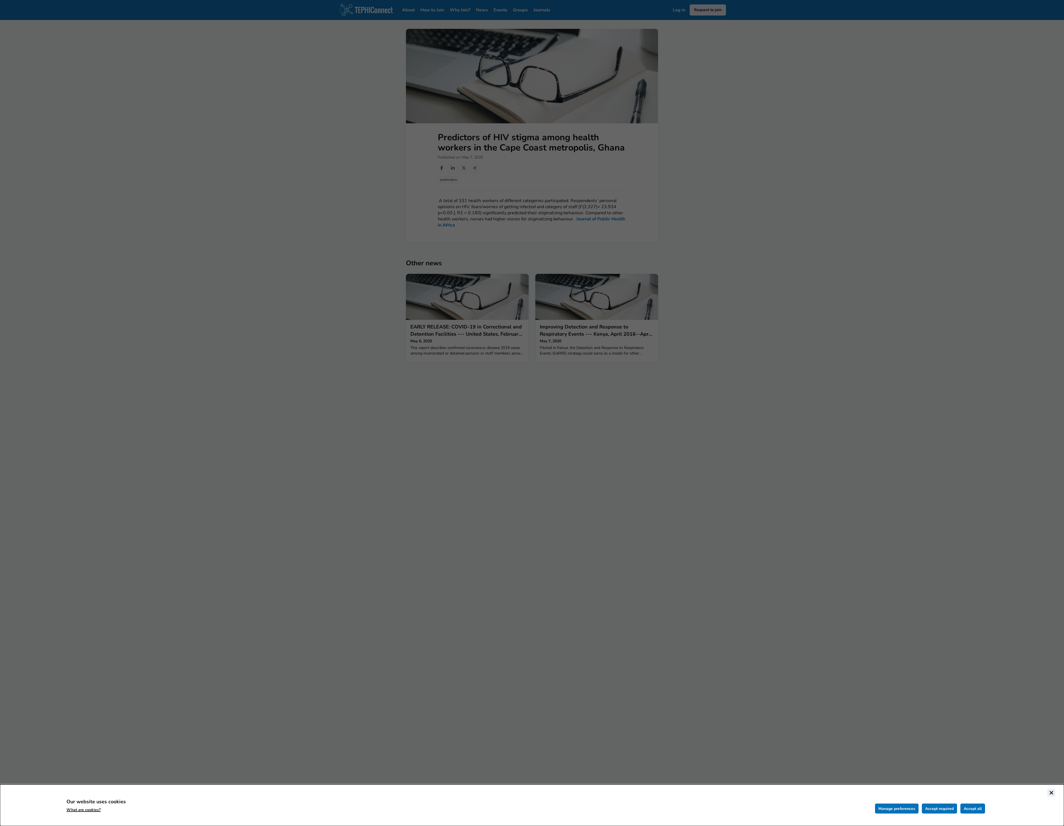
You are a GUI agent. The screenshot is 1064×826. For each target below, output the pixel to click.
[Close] (1051, 793)
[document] (532, 805)
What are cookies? (83, 809)
